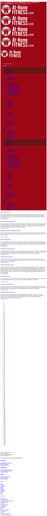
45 (4, 350)
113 (4, 424)
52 (4, 357)
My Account (2, 498)
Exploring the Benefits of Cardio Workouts (7, 292)
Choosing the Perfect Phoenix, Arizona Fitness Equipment (10, 230)
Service (1, 484)
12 (4, 314)
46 (4, 351)
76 (4, 384)
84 (4, 393)
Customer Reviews (4, 502)
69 (4, 376)
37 (4, 341)
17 (4, 319)
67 (4, 374)
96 (4, 406)
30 (4, 333)
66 (4, 373)
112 (4, 423)
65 (4, 372)
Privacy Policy (3, 511)
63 (4, 369)
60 (4, 366)
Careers (1, 512)
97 (4, 407)
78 (4, 386)
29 (4, 332)
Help (1, 493)
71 (4, 378)
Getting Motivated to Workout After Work (7, 248)
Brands (1, 486)
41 (4, 345)
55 (4, 361)
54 (4, 360)
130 (4, 443)
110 (4, 421)
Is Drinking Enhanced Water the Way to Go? (8, 221)
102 (4, 412)
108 (4, 419)
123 (4, 435)
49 (4, 354)
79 (4, 387)
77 (4, 385)
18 (4, 320)
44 (4, 349)
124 (4, 436)
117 (4, 429)
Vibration (2, 491)
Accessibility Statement (4, 513)
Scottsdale (3, 460)
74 (4, 382)
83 (4, 391)
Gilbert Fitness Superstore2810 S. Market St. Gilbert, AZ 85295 (5, 477)
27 (4, 330)
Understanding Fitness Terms (5, 239)
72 (4, 379)
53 (4, 359)
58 (4, 364)
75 (4, 383)
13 (4, 315)
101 (4, 411)
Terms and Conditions (4, 509)
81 (4, 389)
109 (4, 420)
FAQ (1, 508)
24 (4, 327)
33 (4, 337)
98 (4, 408)
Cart (1, 65)
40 (4, 344)
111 (4, 422)
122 (4, 434)
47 (4, 352)
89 (4, 398)
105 (4, 416)
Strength (2, 489)
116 (4, 428)
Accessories (2, 490)
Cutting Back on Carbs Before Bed (6, 256)
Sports (1, 492)
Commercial (2, 485)
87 (4, 396)
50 (4, 355)
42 (4, 346)
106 (4, 417)
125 (4, 437)
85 (4, 394)
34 (4, 338)
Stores (1, 483)
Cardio (1, 488)
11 (4, 312)
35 (4, 339)
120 (4, 432)
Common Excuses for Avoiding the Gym (7, 284)
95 (4, 405)
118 (4, 430)
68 (4, 375)
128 (4, 441)
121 (4, 433)
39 (4, 343)
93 (4, 402)
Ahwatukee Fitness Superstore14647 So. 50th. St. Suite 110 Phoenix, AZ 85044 (6, 471)
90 (4, 399)
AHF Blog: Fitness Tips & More (6, 500)
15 (4, 317)
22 (4, 325)
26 (4, 329)
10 (4, 311)
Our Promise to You (4, 504)
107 (4, 418)
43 (4, 348)
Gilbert (2, 474)
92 (4, 401)
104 (4, 414)
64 (4, 371)
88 (4, 397)
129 (4, 442)
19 (4, 321)
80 (4, 388)
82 (4, 390)
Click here (24, 3)
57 (4, 363)
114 (4, 425)
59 (4, 365)
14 (4, 316)
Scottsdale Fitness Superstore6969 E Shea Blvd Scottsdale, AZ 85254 (6, 464)
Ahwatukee (3, 467)
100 (4, 410)
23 (4, 326)
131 (4, 444)
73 (4, 380)
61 (4, 367)
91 (4, 400)
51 (4, 356)
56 (4, 362)
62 (4, 368)
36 (4, 340)
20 (4, 322)
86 (4, 395)
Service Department (4, 499)
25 (4, 328)
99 (4, 409)
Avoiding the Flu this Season (5, 212)
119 (4, 431)
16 (4, 318)
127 (4, 440)
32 (4, 335)
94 (4, 403)
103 (4, 413)
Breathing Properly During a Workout (7, 264)
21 (4, 323)
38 (4, 342)
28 (4, 331)
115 (4, 426)
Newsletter (2, 507)
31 (4, 334)
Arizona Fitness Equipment (5, 276)
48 (4, 353)
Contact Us (2, 503)
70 (4, 377)
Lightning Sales (3, 505)
